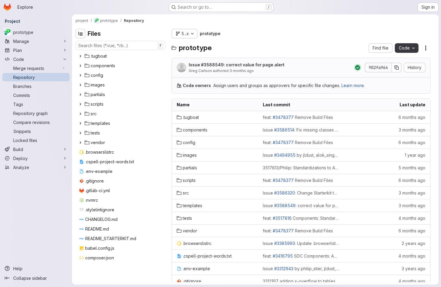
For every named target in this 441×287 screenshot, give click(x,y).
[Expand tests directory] (80, 133)
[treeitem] (121, 56)
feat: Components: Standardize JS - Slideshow (301, 218)
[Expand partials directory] (80, 94)
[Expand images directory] (80, 85)
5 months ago (411, 167)
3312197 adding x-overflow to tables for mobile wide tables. (301, 281)
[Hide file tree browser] (80, 33)
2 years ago (413, 243)
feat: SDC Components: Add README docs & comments (301, 255)
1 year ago (415, 155)
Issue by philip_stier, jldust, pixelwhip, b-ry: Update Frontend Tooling (301, 268)
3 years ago (413, 268)
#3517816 (282, 218)
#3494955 (285, 155)
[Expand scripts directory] (80, 104)
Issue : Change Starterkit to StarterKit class (301, 192)
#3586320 (284, 192)
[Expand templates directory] (80, 123)
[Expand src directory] (80, 113)
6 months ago (411, 117)
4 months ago (411, 218)
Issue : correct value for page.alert (236, 64)
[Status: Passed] (357, 67)
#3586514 (284, 129)
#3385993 (284, 243)
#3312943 (283, 268)
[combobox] (121, 45)
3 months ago (242, 70)
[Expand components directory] (80, 65)
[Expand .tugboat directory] (80, 56)
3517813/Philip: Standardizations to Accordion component (301, 167)
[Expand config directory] (80, 75)
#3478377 (283, 117)
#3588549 (212, 64)
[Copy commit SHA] (396, 67)
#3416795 (283, 255)
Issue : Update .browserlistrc (301, 243)
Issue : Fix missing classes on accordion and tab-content (301, 129)
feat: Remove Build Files (298, 117)
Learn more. (353, 85)
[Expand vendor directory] (80, 142)
